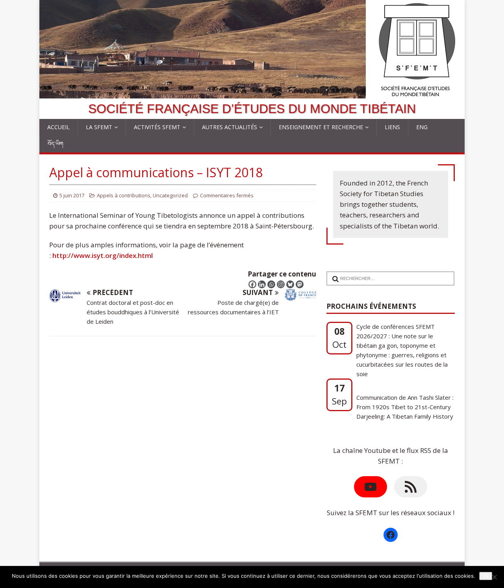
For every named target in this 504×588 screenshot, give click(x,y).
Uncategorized (170, 195)
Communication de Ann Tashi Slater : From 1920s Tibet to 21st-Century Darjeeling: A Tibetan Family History (405, 403)
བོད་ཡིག (55, 143)
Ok (485, 576)
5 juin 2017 (71, 195)
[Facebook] (252, 284)
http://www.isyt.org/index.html (102, 255)
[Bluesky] (290, 284)
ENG (422, 127)
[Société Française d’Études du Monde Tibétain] (252, 93)
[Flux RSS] (410, 486)
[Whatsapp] (271, 284)
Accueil (58, 127)
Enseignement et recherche (321, 127)
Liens (392, 127)
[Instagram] (281, 284)
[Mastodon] (300, 284)
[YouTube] (370, 486)
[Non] (494, 577)
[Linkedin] (262, 284)
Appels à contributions (123, 195)
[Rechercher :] (387, 274)
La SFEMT (99, 127)
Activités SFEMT (157, 127)
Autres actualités (229, 127)
